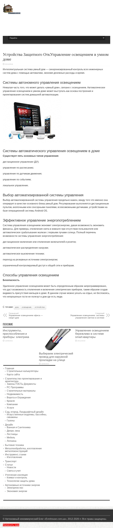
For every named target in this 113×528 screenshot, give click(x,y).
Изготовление (14, 457)
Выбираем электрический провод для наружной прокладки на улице (56, 357)
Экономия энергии (17, 491)
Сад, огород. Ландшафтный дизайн (24, 412)
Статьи (9, 464)
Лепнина (11, 441)
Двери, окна (13, 430)
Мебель (11, 437)
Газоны (11, 420)
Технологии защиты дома (21, 481)
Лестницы (12, 434)
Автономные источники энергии (22, 485)
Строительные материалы (21, 390)
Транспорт (10, 461)
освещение (26, 307)
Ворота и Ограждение (19, 397)
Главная (9, 368)
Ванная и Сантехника (18, 427)
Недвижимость (15, 394)
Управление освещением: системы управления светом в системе (87, 315)
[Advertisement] (56, 23)
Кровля (11, 401)
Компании (12, 404)
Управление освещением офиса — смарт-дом (26, 315)
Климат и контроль (17, 477)
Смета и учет (14, 471)
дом (17, 307)
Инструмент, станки (15, 454)
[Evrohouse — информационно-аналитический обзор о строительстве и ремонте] (12, 11)
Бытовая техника (14, 445)
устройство (40, 307)
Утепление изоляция (16, 475)
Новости (11, 467)
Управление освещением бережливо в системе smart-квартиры (92, 334)
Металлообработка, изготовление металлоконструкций (23, 449)
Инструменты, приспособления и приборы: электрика (16, 334)
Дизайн (9, 424)
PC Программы (15, 387)
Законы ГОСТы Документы (21, 384)
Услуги (10, 407)
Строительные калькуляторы (22, 371)
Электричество (15, 487)
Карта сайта (13, 374)
